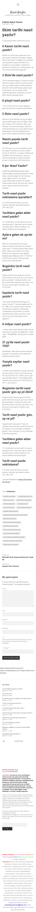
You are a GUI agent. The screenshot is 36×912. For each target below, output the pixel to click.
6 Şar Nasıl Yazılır (22, 504)
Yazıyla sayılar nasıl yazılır (11, 544)
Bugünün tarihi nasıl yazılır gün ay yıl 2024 (15, 515)
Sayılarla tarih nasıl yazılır (11, 526)
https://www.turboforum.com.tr (11, 668)
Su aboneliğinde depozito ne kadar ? (12, 689)
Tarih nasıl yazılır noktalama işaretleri (14, 537)
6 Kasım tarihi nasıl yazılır (24, 500)
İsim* (3, 611)
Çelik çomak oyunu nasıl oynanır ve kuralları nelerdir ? (17, 713)
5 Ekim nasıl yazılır (9, 500)
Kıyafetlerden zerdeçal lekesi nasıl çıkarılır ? (14, 718)
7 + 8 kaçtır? (6, 648)
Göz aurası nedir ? (7, 694)
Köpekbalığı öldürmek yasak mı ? (11, 734)
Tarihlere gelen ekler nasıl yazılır (13, 541)
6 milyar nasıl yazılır (9, 504)
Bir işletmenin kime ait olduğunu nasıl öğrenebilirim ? (17, 698)
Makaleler (11, 491)
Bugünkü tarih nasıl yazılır (11, 511)
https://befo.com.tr (28, 670)
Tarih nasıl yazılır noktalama (11, 533)
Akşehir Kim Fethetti (10, 566)
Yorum (4, 589)
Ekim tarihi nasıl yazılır (10, 518)
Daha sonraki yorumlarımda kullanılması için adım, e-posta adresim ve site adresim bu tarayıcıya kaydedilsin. (17, 641)
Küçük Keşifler (18, 12)
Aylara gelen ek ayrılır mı (24, 507)
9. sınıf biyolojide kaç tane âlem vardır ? (13, 708)
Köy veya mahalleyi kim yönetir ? (11, 722)
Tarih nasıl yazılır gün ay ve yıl (12, 530)
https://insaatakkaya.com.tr (10, 670)
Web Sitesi (5, 628)
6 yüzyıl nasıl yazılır (9, 507)
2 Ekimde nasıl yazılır (9, 496)
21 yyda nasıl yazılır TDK (25, 496)
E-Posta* (4, 619)
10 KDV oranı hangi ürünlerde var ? (12, 703)
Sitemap (3, 673)
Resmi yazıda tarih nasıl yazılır (12, 522)
